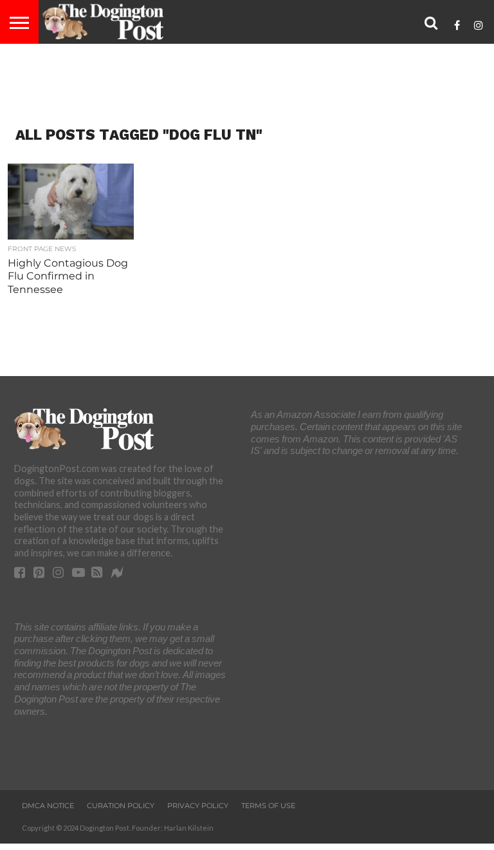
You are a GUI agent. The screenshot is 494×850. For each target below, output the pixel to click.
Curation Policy (120, 805)
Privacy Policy (197, 805)
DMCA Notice (48, 805)
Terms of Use (268, 805)
